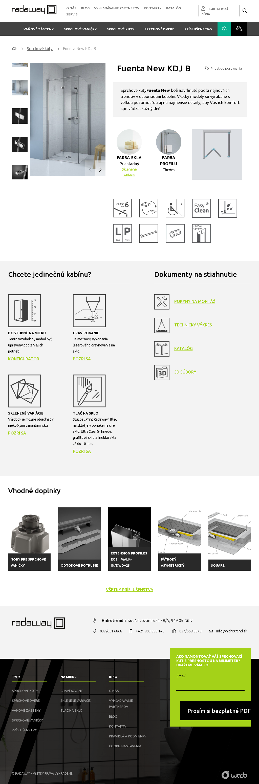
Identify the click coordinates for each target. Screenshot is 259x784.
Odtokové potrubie (79, 565)
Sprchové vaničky (80, 29)
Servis (72, 14)
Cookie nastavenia (125, 746)
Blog (85, 8)
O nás (71, 8)
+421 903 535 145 (150, 631)
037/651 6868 (111, 631)
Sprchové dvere (159, 29)
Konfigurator (23, 359)
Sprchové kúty (120, 29)
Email (180, 676)
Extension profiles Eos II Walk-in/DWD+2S (129, 559)
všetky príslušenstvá (129, 589)
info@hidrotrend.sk (231, 631)
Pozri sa (82, 359)
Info (113, 676)
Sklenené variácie (129, 172)
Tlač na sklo (71, 710)
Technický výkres (193, 325)
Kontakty (153, 8)
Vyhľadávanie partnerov (116, 8)
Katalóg (173, 8)
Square (218, 565)
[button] (100, 169)
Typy (16, 676)
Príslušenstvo (198, 29)
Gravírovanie (71, 690)
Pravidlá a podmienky (127, 736)
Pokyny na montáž (194, 301)
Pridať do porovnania (226, 68)
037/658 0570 (190, 631)
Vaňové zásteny (39, 29)
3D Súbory (185, 372)
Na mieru (68, 676)
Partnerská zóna (214, 11)
